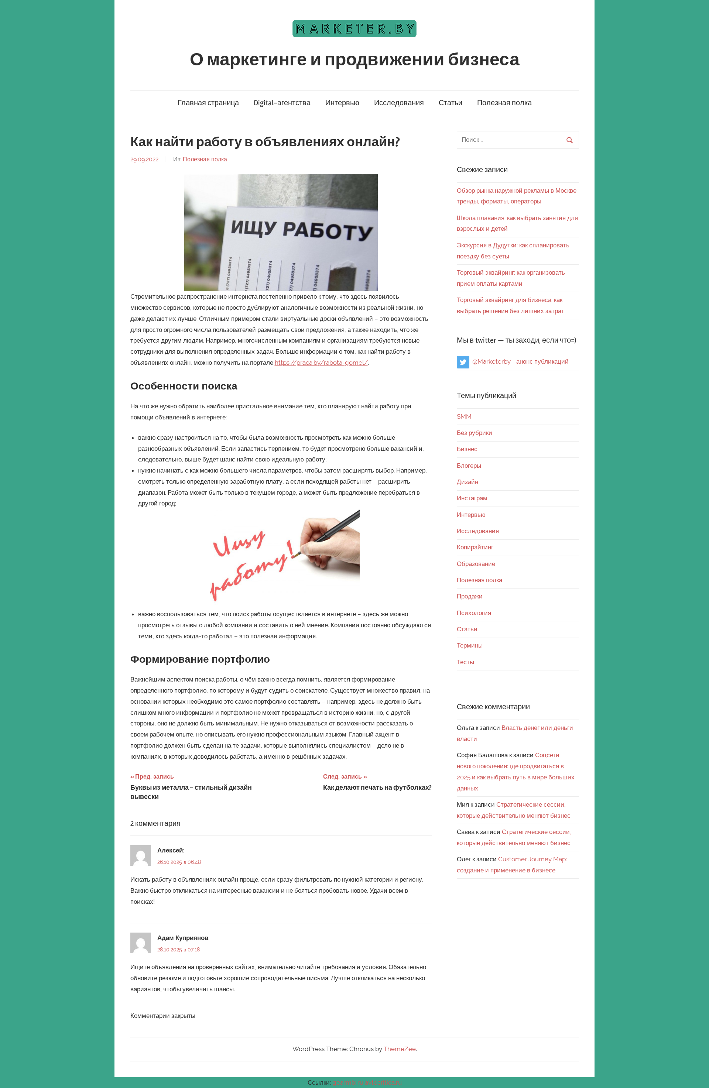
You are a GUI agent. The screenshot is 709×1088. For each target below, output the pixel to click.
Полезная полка (504, 102)
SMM (464, 416)
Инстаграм (472, 498)
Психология (474, 613)
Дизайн (467, 481)
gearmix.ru (347, 1082)
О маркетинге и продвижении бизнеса (355, 60)
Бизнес (467, 449)
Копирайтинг (475, 547)
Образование (476, 563)
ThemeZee (400, 1049)
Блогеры (469, 465)
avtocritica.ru (383, 1082)
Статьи (450, 102)
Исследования (399, 102)
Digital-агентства (282, 102)
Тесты (465, 662)
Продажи (470, 596)
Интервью (342, 102)
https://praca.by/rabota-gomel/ (321, 362)
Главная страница (208, 102)
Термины (470, 645)
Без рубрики (474, 432)
